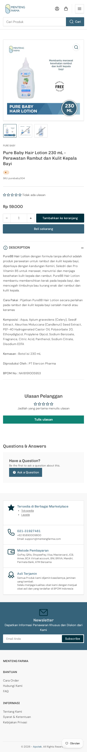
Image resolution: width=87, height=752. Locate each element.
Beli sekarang (43, 229)
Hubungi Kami (12, 686)
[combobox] (43, 21)
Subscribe (72, 639)
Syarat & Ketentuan (17, 717)
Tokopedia (27, 510)
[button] (12, 195)
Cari (78, 22)
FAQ (6, 691)
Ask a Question (27, 472)
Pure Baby (9, 145)
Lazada (25, 514)
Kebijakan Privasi (15, 722)
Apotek (37, 746)
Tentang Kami (12, 712)
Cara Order (11, 680)
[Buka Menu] (79, 8)
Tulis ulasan (43, 419)
